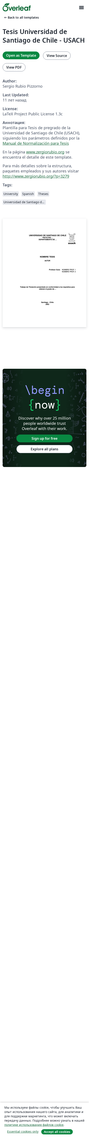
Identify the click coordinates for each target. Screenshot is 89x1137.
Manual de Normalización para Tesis (36, 143)
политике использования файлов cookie (34, 1125)
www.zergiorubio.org (45, 152)
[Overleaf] (17, 7)
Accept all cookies (57, 1132)
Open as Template (21, 55)
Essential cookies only (22, 1131)
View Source (57, 55)
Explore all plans (44, 449)
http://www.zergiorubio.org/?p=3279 (36, 176)
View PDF (14, 67)
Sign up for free (44, 438)
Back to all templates (21, 17)
